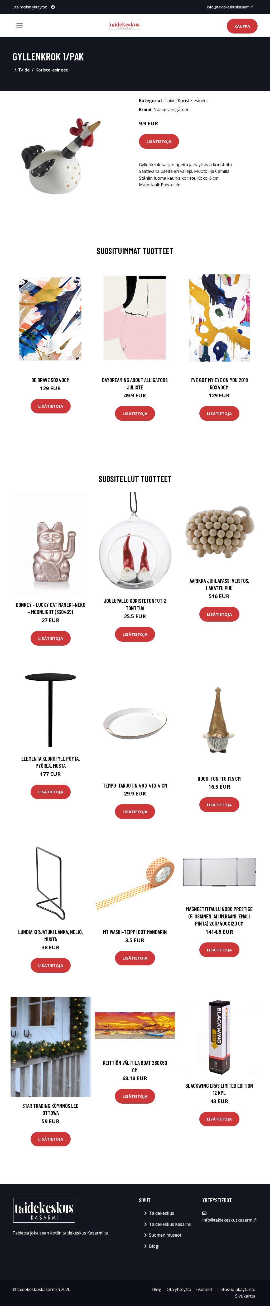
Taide (24, 70)
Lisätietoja (159, 141)
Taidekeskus (161, 1213)
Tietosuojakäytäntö (235, 1289)
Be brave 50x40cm (50, 379)
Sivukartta (245, 1296)
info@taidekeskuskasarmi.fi (230, 6)
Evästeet (203, 1289)
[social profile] (53, 7)
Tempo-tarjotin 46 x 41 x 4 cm (135, 785)
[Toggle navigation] (19, 26)
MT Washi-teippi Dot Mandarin (135, 931)
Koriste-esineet (52, 70)
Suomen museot (165, 1235)
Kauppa (242, 26)
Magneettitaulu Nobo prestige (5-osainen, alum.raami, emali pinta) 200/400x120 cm (219, 916)
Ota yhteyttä (179, 1289)
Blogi (154, 1246)
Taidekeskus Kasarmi (170, 1224)
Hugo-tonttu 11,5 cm (219, 778)
